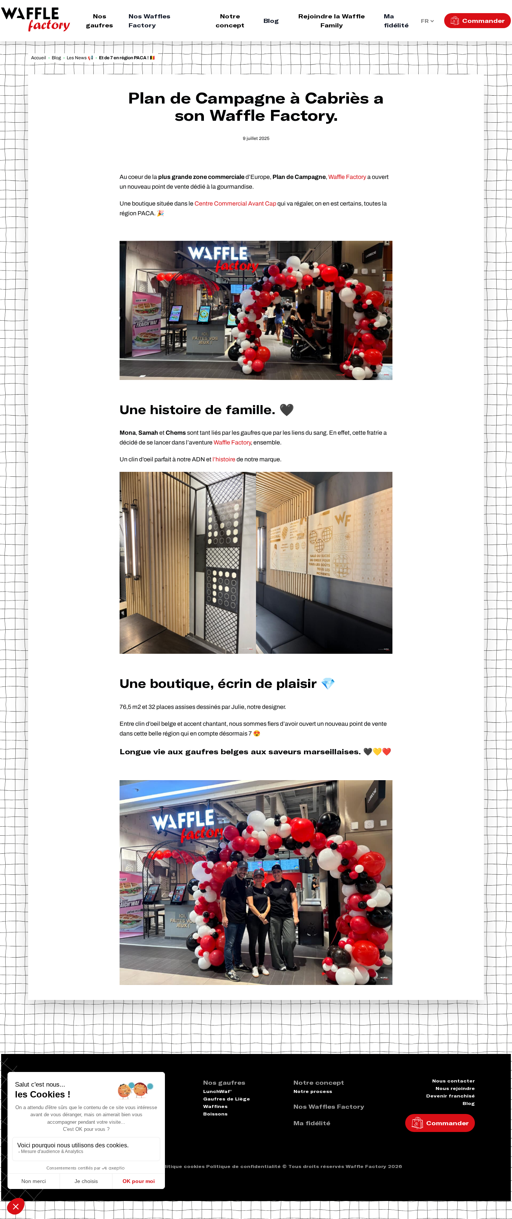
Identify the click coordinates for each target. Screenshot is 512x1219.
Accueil (38, 57)
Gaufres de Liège (226, 1099)
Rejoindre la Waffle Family (331, 20)
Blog (271, 20)
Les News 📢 (80, 57)
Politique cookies (181, 1166)
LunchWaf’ (217, 1091)
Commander (483, 20)
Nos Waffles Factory (149, 20)
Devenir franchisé (450, 1096)
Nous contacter (453, 1081)
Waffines (215, 1106)
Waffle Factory (347, 177)
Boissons (215, 1114)
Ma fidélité (396, 20)
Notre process (312, 1091)
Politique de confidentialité (243, 1166)
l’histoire (224, 459)
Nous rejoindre (455, 1088)
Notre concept (230, 20)
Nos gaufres (99, 20)
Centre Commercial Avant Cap (235, 203)
